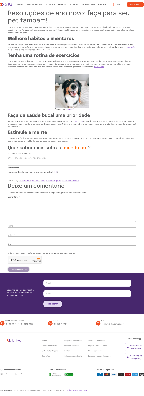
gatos (58, 181)
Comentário (14, 197)
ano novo (36, 181)
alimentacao (25, 181)
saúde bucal (73, 181)
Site (9, 244)
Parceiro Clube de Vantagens (99, 356)
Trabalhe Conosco (71, 346)
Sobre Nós (50, 4)
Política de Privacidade (77, 390)
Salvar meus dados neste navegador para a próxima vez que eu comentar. (42, 253)
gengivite (79, 121)
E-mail (11, 235)
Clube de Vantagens (50, 351)
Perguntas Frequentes (68, 4)
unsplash (70, 109)
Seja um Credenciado (96, 340)
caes (43, 181)
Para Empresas (88, 4)
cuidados (50, 181)
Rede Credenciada (34, 4)
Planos (20, 4)
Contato (102, 4)
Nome (11, 226)
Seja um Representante (97, 346)
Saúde (64, 181)
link (55, 172)
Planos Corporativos (96, 351)
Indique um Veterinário (73, 356)
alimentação (129, 47)
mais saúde (99, 67)
